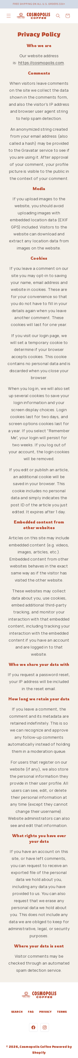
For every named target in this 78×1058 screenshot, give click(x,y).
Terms (62, 1011)
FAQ (31, 1011)
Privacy (45, 1011)
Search (17, 1011)
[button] (8, 16)
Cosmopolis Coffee (35, 1046)
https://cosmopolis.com (41, 62)
